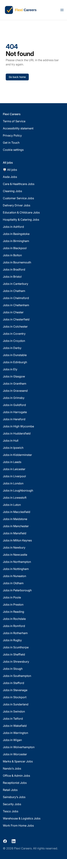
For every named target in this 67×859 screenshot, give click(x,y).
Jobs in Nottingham (16, 569)
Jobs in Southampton (17, 676)
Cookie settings (13, 149)
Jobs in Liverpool (14, 476)
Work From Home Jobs (18, 825)
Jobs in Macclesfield (16, 512)
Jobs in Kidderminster (17, 455)
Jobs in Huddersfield (17, 433)
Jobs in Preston (13, 604)
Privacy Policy (12, 135)
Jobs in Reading (13, 611)
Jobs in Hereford (14, 419)
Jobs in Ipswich (13, 447)
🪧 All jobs (10, 169)
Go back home (17, 76)
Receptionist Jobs (15, 783)
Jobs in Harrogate (15, 412)
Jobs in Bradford (14, 269)
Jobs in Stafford (13, 683)
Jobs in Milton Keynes (17, 540)
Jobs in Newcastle (15, 554)
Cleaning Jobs (12, 191)
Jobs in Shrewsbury (16, 661)
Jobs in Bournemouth (17, 262)
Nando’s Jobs (12, 768)
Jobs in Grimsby (13, 398)
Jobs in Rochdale (14, 619)
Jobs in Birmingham (16, 241)
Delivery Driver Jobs (16, 205)
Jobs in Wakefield (15, 725)
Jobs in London (13, 483)
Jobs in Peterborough (17, 590)
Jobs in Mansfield (14, 533)
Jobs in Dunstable (15, 355)
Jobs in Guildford (14, 405)
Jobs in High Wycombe (18, 426)
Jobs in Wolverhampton (18, 747)
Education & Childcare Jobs (21, 212)
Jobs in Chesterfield (16, 319)
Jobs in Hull (10, 440)
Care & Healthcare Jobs (18, 184)
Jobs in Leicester (14, 469)
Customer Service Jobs (18, 198)
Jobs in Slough (13, 668)
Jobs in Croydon (14, 341)
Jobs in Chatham (14, 291)
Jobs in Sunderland (15, 704)
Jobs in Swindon (14, 711)
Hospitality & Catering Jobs (21, 219)
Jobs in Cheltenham (16, 305)
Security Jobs (12, 804)
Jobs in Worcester (15, 754)
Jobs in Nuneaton (14, 576)
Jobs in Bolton (12, 255)
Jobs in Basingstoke (16, 234)
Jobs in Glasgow (14, 376)
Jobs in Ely (10, 369)
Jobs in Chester (13, 312)
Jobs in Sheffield (14, 654)
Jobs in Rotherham (15, 633)
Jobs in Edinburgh (15, 362)
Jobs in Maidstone (15, 519)
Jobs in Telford (13, 718)
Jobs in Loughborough (18, 490)
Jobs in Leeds (12, 462)
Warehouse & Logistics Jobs (21, 818)
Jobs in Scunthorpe (16, 647)
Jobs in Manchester (16, 526)
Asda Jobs (10, 177)
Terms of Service (14, 121)
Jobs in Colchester (15, 326)
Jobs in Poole (12, 597)
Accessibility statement (18, 128)
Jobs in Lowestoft (14, 497)
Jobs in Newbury (14, 547)
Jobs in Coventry (14, 333)
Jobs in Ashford (13, 226)
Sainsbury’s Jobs (14, 797)
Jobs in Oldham (13, 583)
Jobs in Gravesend (15, 390)
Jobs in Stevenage (15, 690)
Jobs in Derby (12, 348)
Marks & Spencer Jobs (18, 761)
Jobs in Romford (14, 626)
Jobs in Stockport (14, 697)
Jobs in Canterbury (15, 284)
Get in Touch (11, 142)
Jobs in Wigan (12, 740)
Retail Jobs (10, 790)
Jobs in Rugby (12, 640)
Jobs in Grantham (14, 383)
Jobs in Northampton (17, 562)
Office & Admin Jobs (16, 775)
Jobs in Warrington (15, 733)
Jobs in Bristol (12, 276)
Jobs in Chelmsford (16, 298)
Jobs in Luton (12, 504)
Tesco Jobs (10, 811)
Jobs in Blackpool (15, 248)
